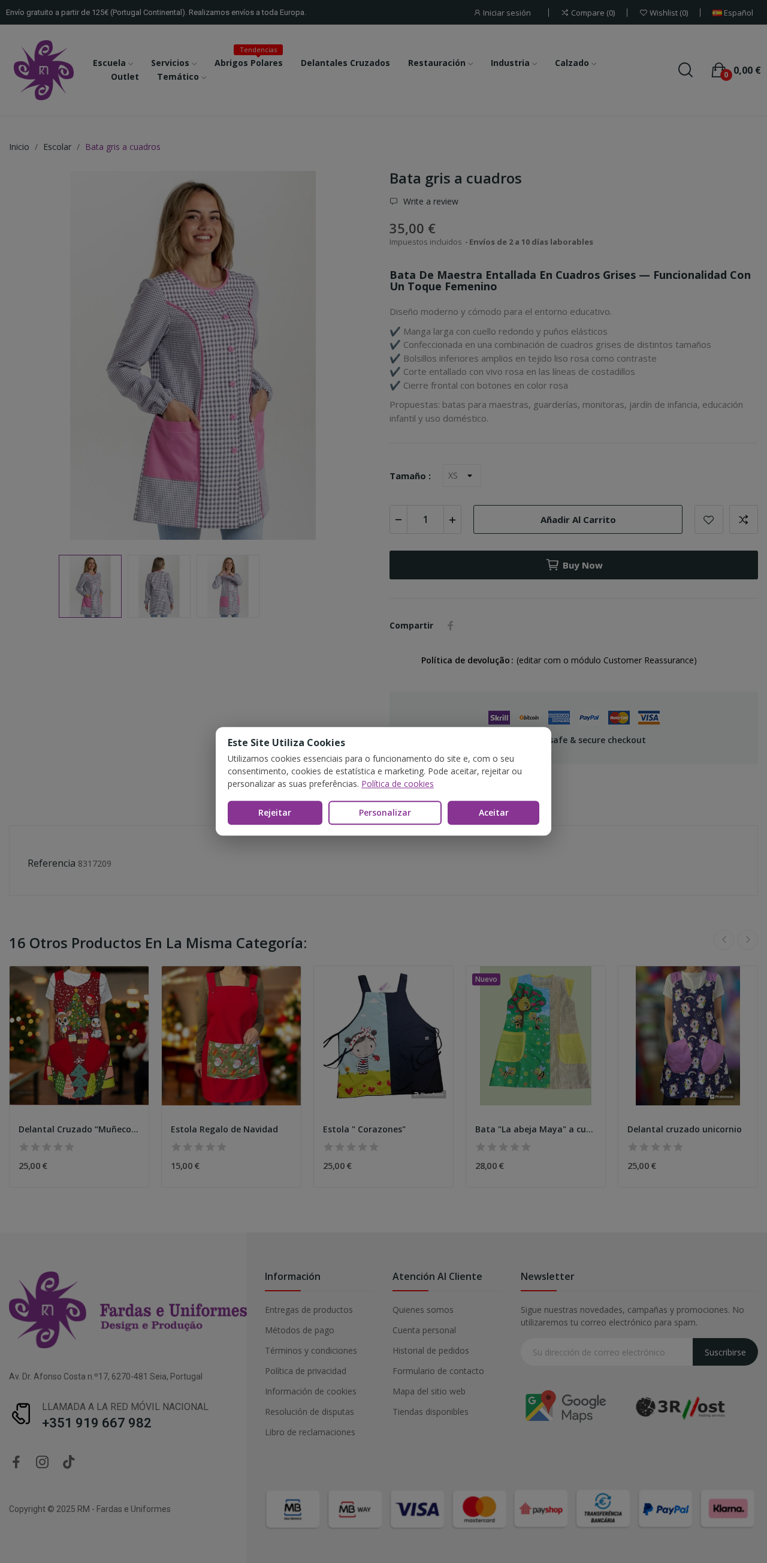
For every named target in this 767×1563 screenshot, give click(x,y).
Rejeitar (274, 812)
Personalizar (385, 812)
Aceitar (494, 812)
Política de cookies (397, 783)
